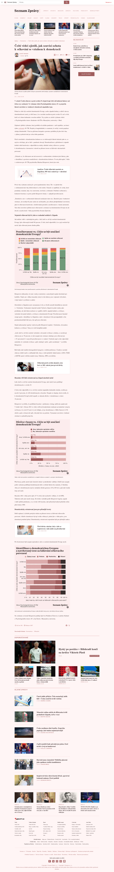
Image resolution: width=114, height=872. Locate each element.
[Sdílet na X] (69, 625)
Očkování (36, 631)
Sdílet (63, 54)
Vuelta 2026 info (32, 824)
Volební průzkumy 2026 (19, 826)
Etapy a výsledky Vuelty (33, 826)
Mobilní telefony (38, 844)
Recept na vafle (61, 833)
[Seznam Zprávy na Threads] (61, 861)
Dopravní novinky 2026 (91, 828)
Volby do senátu (18, 833)
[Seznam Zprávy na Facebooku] (49, 861)
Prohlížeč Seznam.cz (30, 854)
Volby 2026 (17, 824)
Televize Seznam (39, 854)
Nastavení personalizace (82, 854)
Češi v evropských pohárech (74, 839)
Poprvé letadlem (75, 826)
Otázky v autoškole (90, 833)
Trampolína (50, 841)
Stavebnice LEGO (46, 844)
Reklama (55, 851)
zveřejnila (21, 128)
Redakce (50, 851)
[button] (20, 26)
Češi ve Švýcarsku (75, 831)
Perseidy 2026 (58, 839)
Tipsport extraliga (46, 828)
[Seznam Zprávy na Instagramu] (57, 861)
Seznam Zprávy (46, 780)
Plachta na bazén (44, 841)
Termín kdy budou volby (19, 831)
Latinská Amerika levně (76, 833)
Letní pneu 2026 (89, 824)
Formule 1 (45, 833)
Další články (86, 74)
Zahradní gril (76, 841)
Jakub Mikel (45, 764)
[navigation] (2, 2)
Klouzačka (61, 841)
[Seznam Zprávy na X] (53, 861)
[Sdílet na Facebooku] (66, 625)
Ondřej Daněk (46, 700)
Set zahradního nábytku (68, 841)
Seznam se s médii (48, 854)
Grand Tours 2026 (32, 835)
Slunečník (56, 841)
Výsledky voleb (18, 828)
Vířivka (81, 841)
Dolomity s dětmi (75, 835)
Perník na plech (61, 835)
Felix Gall (31, 833)
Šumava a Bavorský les (76, 828)
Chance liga (45, 824)
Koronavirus (29, 631)
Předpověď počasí (50, 839)
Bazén (38, 841)
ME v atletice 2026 (47, 831)
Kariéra (34, 851)
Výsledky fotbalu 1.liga (47, 826)
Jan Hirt (30, 828)
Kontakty (44, 851)
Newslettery (65, 854)
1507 (69, 54)
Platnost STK (88, 835)
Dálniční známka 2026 (90, 826)
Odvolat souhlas (72, 854)
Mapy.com (44, 839)
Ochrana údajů (61, 851)
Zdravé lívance (60, 828)
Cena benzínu (64, 839)
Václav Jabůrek (46, 748)
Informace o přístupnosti (71, 851)
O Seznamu (28, 851)
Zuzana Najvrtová (47, 732)
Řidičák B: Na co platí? (90, 831)
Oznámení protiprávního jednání (85, 851)
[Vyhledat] (66, 2)
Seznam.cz (108, 2)
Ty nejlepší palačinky (62, 824)
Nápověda (39, 851)
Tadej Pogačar (31, 831)
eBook (57, 54)
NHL (44, 835)
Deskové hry (66, 844)
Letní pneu (61, 844)
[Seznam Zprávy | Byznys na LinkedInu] (64, 861)
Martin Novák (45, 716)
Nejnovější (78, 40)
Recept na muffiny (61, 826)
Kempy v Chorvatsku (76, 824)
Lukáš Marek (23, 53)
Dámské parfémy (54, 844)
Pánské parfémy (85, 844)
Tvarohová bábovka (61, 831)
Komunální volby (18, 835)
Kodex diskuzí (57, 854)
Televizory (72, 844)
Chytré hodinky (78, 844)
